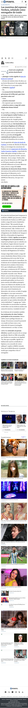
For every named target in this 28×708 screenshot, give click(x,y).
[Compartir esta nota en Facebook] (2, 58)
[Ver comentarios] (26, 5)
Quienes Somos (9, 696)
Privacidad (21, 696)
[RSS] (19, 692)
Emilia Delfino (9, 62)
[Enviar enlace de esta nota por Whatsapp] (9, 58)
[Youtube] (12, 692)
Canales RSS (3, 696)
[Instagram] (16, 692)
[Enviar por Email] (12, 58)
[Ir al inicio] (8, 1)
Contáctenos (15, 696)
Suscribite (6, 206)
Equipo (24, 696)
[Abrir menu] (2, 2)
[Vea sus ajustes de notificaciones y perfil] (25, 1)
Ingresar (22, 1)
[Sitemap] (22, 692)
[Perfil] (14, 689)
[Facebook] (5, 692)
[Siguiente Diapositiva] (26, 422)
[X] (9, 692)
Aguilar (12, 87)
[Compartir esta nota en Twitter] (5, 58)
